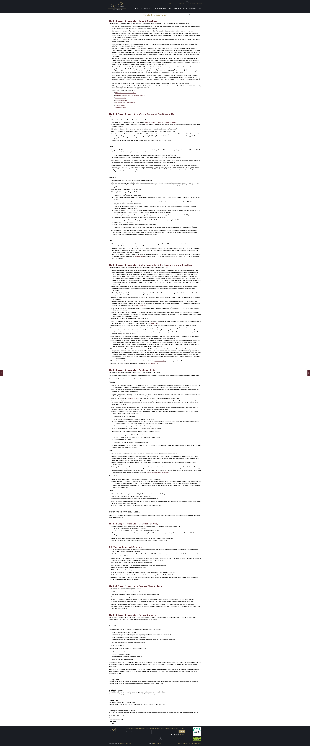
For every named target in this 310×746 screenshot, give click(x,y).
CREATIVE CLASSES (160, 8)
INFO (185, 8)
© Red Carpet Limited (184, 743)
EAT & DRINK (145, 8)
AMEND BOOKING (195, 8)
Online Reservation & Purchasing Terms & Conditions (130, 95)
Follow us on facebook (176, 3)
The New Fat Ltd (157, 743)
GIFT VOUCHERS (175, 8)
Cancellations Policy (121, 100)
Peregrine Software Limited (125, 743)
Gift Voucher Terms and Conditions (125, 102)
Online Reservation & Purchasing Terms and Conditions (160, 122)
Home (186, 15)
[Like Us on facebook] (187, 2)
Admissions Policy (120, 98)
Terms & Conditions (195, 15)
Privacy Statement (120, 107)
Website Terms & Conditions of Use (125, 93)
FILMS (136, 8)
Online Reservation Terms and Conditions (157, 472)
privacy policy (182, 734)
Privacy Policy (139, 256)
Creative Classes (120, 105)
